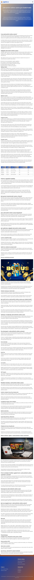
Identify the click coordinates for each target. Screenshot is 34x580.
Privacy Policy (20, 562)
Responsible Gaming (21, 561)
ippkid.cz (6, 2)
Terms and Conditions (21, 564)
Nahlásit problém (4, 570)
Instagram (19, 570)
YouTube (19, 572)
